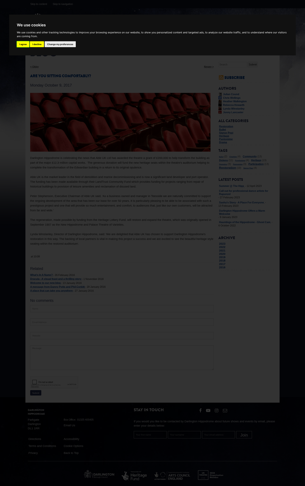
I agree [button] (23, 44)
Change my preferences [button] (60, 44)
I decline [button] (36, 44)
